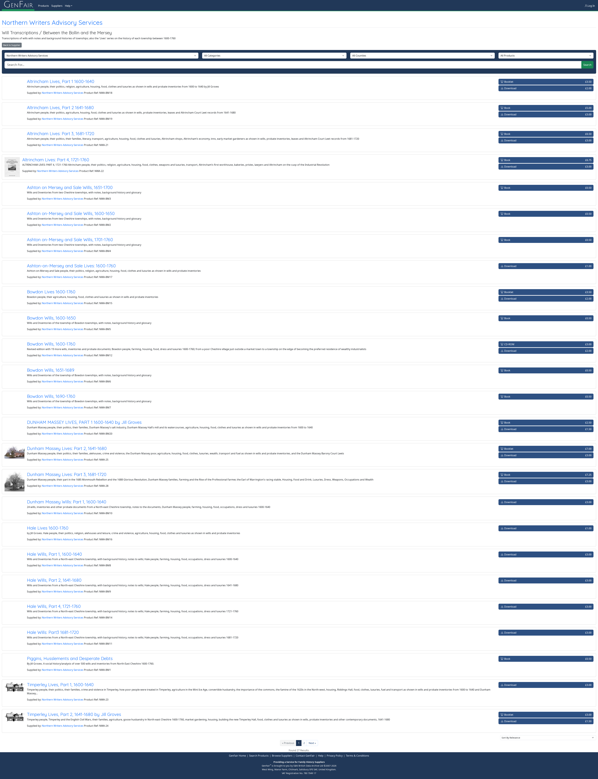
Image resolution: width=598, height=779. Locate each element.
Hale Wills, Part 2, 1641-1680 (54, 580)
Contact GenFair (305, 755)
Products (43, 5)
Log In (591, 5)
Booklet (547, 81)
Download (547, 88)
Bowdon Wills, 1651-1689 (50, 370)
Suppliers (56, 5)
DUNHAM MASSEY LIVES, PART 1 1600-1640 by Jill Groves (84, 422)
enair (18, 4)
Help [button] (67, 5)
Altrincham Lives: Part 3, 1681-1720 (60, 133)
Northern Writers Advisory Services (52, 22)
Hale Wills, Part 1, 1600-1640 (54, 554)
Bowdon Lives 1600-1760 (51, 291)
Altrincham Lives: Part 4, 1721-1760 (55, 159)
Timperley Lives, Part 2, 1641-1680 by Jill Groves (74, 714)
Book (547, 108)
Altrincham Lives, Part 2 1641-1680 (60, 107)
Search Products (259, 755)
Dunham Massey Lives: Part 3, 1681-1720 (66, 474)
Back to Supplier (11, 45)
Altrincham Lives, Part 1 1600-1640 (60, 81)
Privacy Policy (335, 755)
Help (320, 755)
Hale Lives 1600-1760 (47, 528)
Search (587, 64)
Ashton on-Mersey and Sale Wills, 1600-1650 (71, 213)
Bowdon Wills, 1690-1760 (51, 396)
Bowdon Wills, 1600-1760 (51, 344)
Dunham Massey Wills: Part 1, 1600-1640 (66, 501)
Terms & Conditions (357, 755)
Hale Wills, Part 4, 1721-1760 (54, 606)
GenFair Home (237, 755)
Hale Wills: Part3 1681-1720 (53, 632)
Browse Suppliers (282, 755)
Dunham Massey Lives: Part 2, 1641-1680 (67, 448)
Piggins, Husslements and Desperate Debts (70, 658)
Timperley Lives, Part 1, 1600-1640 (60, 684)
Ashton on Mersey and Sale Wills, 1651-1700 (70, 187)
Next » (312, 743)
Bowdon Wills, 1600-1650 (51, 318)
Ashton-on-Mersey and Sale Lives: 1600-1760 (71, 265)
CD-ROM (547, 344)
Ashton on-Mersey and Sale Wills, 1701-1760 (70, 239)
